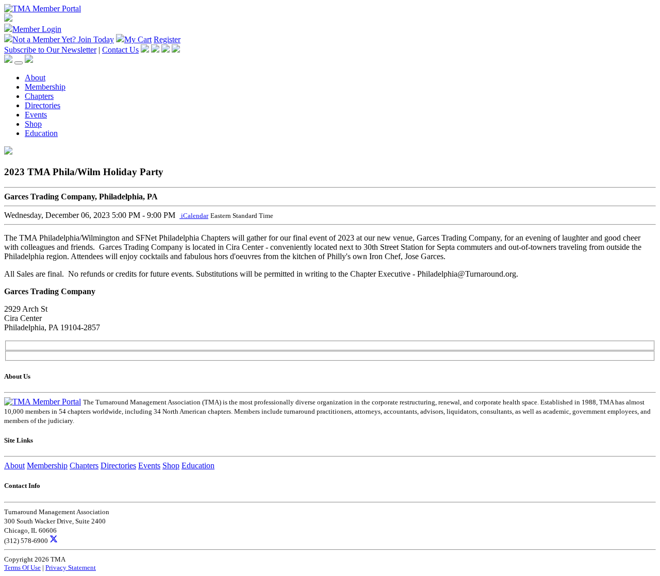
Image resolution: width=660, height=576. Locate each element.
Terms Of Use (22, 567)
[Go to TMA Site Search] (29, 60)
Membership (45, 86)
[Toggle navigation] (18, 62)
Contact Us (120, 49)
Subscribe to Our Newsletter (50, 49)
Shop (33, 124)
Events (36, 114)
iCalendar (193, 215)
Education (41, 133)
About (35, 77)
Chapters (39, 96)
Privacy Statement (70, 567)
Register (167, 39)
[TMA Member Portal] (42, 8)
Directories (42, 105)
